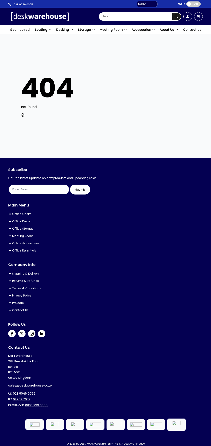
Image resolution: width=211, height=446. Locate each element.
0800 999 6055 (36, 405)
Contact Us (192, 29)
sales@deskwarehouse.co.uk (30, 385)
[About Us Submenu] (177, 29)
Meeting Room (111, 29)
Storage (84, 29)
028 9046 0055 (24, 393)
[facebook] (12, 333)
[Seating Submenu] (50, 29)
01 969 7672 (21, 399)
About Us (167, 29)
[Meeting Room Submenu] (126, 29)
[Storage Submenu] (94, 29)
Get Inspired (20, 29)
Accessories (141, 29)
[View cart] (198, 16)
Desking (62, 29)
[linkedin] (41, 333)
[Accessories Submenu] (154, 29)
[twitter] (22, 333)
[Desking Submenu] (72, 29)
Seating (41, 29)
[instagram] (31, 333)
